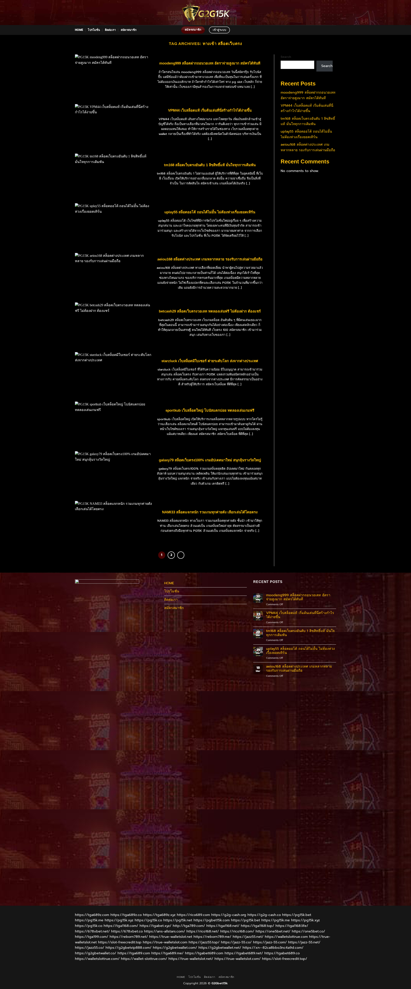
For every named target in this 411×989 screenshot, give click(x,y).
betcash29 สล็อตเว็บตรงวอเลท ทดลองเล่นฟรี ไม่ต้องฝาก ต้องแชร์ (210, 311)
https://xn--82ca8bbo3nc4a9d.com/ (273, 947)
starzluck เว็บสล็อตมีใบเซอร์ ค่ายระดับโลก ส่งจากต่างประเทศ (209, 361)
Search (286, 56)
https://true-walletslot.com (165, 942)
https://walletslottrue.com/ (97, 958)
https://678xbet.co (127, 931)
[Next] (181, 555)
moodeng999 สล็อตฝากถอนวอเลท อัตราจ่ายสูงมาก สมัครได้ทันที (209, 63)
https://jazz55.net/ (248, 936)
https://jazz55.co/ (89, 947)
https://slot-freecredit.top (119, 942)
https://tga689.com (134, 953)
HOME (79, 30)
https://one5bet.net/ (273, 931)
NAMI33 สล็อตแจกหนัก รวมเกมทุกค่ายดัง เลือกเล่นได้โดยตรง (210, 512)
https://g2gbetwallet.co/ (95, 953)
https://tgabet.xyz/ (155, 925)
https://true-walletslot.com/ (237, 958)
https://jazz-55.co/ (236, 942)
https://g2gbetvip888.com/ (129, 947)
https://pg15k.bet (296, 914)
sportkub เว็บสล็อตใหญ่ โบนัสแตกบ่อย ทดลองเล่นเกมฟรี (209, 410)
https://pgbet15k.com (212, 920)
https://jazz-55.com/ (270, 942)
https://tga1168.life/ (291, 925)
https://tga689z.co (126, 914)
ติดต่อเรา (110, 30)
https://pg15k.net (177, 920)
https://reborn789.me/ (212, 936)
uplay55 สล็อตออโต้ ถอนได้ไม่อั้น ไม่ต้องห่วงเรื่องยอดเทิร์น (209, 212)
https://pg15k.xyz (119, 920)
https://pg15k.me (89, 920)
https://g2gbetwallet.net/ (219, 947)
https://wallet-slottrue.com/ (144, 958)
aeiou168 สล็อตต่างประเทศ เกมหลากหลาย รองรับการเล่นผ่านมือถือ (209, 259)
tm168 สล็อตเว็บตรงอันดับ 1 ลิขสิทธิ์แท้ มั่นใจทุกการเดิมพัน (210, 165)
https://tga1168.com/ (121, 925)
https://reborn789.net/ (129, 936)
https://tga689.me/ (167, 953)
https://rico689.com (193, 914)
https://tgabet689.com (204, 953)
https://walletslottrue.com (286, 936)
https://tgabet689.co (282, 953)
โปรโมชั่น (94, 30)
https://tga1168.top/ (257, 925)
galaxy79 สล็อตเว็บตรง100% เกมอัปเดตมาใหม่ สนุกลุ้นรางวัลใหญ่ (210, 460)
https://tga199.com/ (91, 936)
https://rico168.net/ (202, 931)
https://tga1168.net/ (223, 925)
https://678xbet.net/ (92, 931)
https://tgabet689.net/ (244, 953)
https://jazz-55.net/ (304, 942)
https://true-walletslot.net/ (190, 958)
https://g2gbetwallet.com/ (175, 947)
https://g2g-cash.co (264, 914)
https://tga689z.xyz (159, 914)
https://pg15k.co (148, 920)
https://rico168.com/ (237, 931)
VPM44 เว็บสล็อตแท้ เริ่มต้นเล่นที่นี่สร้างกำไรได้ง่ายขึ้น (210, 110)
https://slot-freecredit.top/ (284, 958)
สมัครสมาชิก (129, 30)
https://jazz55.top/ (204, 942)
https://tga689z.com (92, 914)
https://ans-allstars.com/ (164, 931)
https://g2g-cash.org (228, 914)
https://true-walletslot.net (170, 936)
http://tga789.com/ (189, 925)
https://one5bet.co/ (308, 931)
